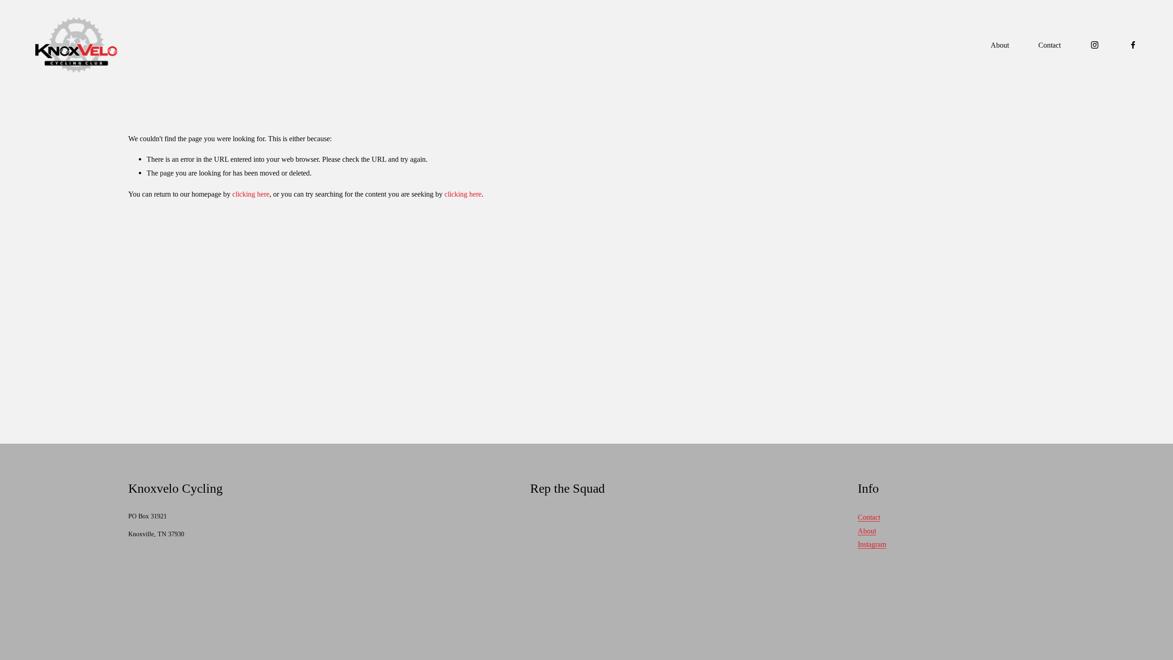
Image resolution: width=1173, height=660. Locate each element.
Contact (1049, 45)
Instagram (872, 544)
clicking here (250, 194)
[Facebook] (1133, 45)
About (1000, 45)
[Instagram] (1094, 45)
